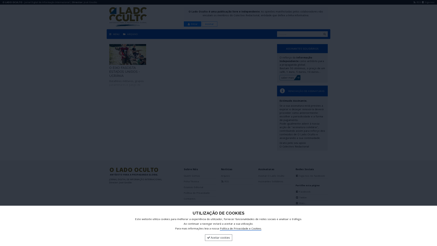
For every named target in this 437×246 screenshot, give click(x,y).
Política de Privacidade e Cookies (240, 228)
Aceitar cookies (220, 238)
